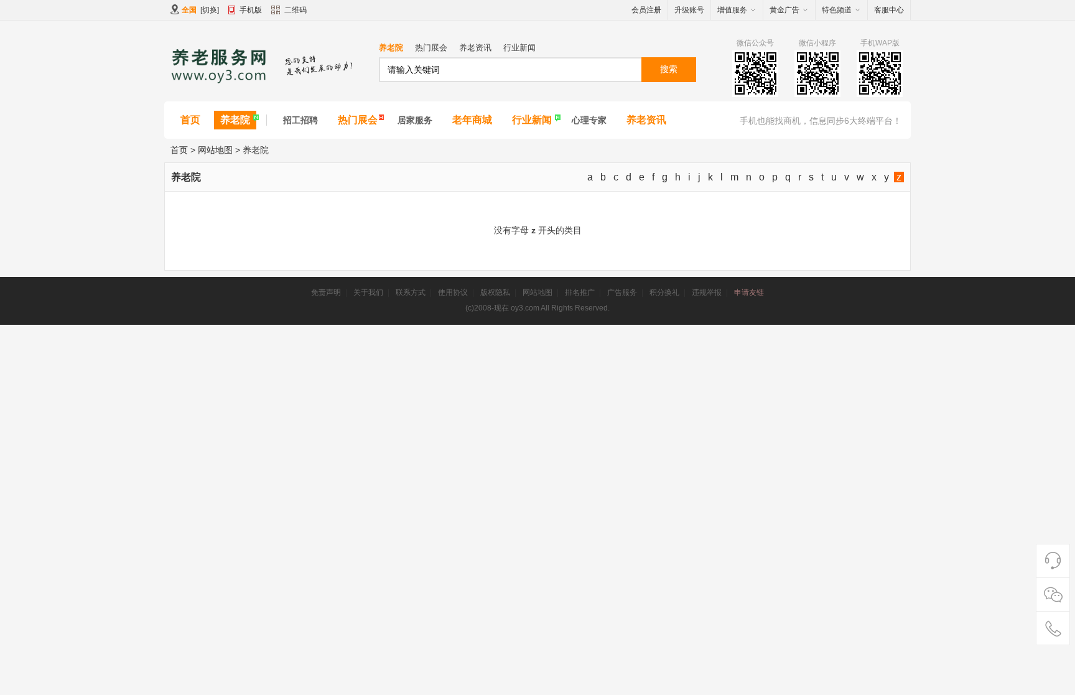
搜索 (668, 69)
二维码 (295, 10)
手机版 (251, 10)
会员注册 (646, 10)
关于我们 (368, 292)
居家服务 (415, 120)
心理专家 (589, 120)
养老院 (391, 47)
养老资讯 (475, 47)
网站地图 (215, 150)
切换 (209, 10)
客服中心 (889, 10)
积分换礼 (664, 292)
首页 (190, 119)
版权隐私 (495, 292)
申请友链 (749, 292)
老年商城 (472, 119)
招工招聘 (300, 120)
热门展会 (431, 47)
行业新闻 (519, 47)
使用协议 (453, 292)
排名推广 (580, 292)
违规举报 (707, 292)
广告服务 (622, 292)
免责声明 (326, 292)
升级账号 (689, 10)
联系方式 (411, 292)
